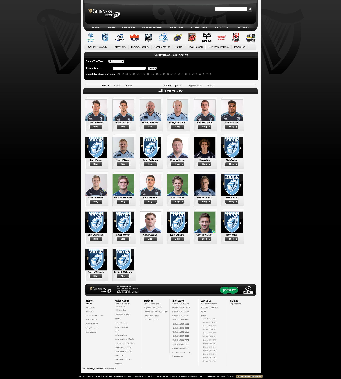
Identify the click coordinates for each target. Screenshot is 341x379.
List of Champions (151, 320)
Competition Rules (151, 316)
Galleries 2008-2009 (180, 332)
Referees (118, 363)
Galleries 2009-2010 (180, 328)
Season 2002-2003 (209, 358)
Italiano (243, 27)
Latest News (120, 47)
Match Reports (121, 323)
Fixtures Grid (121, 310)
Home (96, 27)
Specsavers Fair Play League (156, 312)
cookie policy (212, 376)
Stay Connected (92, 328)
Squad (179, 47)
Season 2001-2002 (209, 361)
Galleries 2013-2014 (180, 312)
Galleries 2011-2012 (180, 320)
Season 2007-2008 (209, 340)
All (119, 73)
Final (117, 331)
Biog (95, 127)
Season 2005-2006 (209, 347)
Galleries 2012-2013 (180, 316)
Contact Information (209, 304)
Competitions (177, 356)
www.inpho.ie (110, 369)
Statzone (176, 27)
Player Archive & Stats (153, 308)
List (130, 86)
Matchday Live (121, 335)
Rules (203, 312)
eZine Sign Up (92, 324)
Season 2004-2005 (209, 350)
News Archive (91, 320)
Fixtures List (121, 306)
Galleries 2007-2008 (180, 336)
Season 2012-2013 (209, 322)
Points (210, 86)
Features (89, 311)
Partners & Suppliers (209, 308)
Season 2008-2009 (209, 336)
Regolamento (235, 304)
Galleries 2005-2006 (180, 344)
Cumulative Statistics (219, 47)
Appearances (195, 86)
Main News (90, 308)
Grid (118, 86)
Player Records (195, 47)
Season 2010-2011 (209, 329)
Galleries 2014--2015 (181, 308)
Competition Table (122, 315)
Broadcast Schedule (123, 347)
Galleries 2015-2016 (180, 304)
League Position (162, 47)
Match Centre (152, 27)
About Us (221, 27)
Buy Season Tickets (123, 359)
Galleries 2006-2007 (180, 340)
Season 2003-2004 (209, 354)
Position (179, 86)
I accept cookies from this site (249, 376)
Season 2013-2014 (209, 319)
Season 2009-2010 (209, 333)
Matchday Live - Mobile (124, 339)
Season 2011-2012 (209, 326)
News (111, 27)
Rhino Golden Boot (151, 304)
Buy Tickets (119, 355)
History (204, 316)
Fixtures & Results (140, 47)
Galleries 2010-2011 (180, 324)
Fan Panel (129, 27)
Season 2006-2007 (209, 343)
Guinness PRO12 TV (94, 316)
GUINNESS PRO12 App (125, 343)
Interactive (199, 27)
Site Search (91, 332)
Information (239, 47)
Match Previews (121, 327)
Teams (117, 319)
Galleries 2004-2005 (180, 348)
